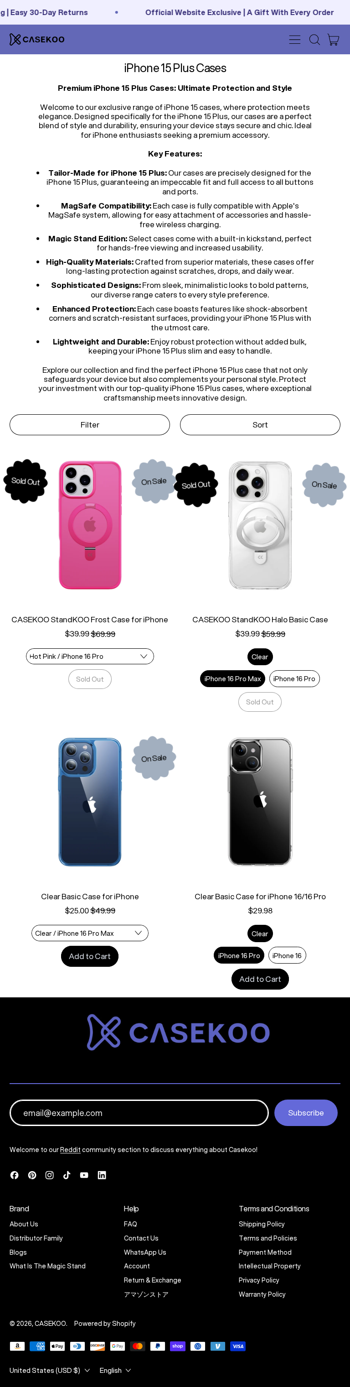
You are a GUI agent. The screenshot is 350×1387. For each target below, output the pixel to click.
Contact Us (141, 1238)
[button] (314, 40)
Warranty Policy (262, 1294)
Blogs (18, 1252)
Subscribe (306, 1112)
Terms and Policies (268, 1238)
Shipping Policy (262, 1224)
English (111, 1370)
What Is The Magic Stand (48, 1266)
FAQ (130, 1224)
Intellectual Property (270, 1266)
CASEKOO (50, 1323)
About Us (24, 1224)
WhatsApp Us (145, 1252)
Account (137, 1266)
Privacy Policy (259, 1280)
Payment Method (265, 1252)
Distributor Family (36, 1238)
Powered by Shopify (105, 1323)
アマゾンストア (146, 1294)
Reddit (70, 1149)
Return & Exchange (152, 1280)
